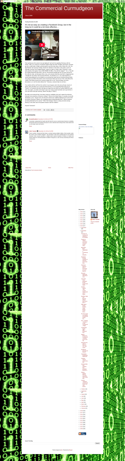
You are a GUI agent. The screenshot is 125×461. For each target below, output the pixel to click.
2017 (81, 412)
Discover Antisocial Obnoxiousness (84, 275)
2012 (81, 422)
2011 (81, 424)
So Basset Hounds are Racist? (84, 351)
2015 (81, 416)
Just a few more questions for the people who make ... (84, 282)
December (83, 227)
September (83, 391)
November (83, 230)
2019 (81, 225)
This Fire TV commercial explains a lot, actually (84, 235)
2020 (81, 223)
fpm (62, 450)
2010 (81, 426)
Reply (30, 126)
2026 (81, 211)
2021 (81, 221)
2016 (81, 414)
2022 (81, 219)
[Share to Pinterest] (53, 110)
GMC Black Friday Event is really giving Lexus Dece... (83, 308)
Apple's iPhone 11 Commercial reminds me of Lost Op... (84, 337)
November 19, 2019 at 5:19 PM (46, 131)
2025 (81, 213)
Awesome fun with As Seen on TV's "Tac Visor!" (84, 345)
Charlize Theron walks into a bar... (84, 360)
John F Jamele (32, 131)
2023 (81, 217)
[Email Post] (44, 109)
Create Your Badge (89, 126)
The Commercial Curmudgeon (59, 8)
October (83, 389)
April (82, 402)
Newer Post (28, 167)
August (83, 394)
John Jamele (81, 126)
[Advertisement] (91, 32)
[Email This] (47, 110)
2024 (81, 215)
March (83, 404)
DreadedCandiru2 (33, 119)
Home (49, 167)
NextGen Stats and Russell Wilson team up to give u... (84, 299)
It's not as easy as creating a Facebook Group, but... (84, 316)
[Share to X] (50, 110)
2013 (81, 420)
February (83, 406)
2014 (81, 418)
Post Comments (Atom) (36, 170)
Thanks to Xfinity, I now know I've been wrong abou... (84, 242)
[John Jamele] (86, 133)
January (83, 408)
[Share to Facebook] (52, 110)
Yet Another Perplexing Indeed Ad (84, 355)
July (82, 396)
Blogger (70, 450)
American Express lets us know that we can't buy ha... (84, 268)
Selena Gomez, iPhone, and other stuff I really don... (84, 375)
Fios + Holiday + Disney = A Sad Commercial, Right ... (84, 323)
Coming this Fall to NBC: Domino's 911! (84, 330)
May (82, 400)
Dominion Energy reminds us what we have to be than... (84, 260)
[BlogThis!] (48, 110)
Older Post (70, 167)
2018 (81, 410)
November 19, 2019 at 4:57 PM (45, 119)
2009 (81, 428)
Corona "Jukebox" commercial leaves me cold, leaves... (84, 383)
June (82, 398)
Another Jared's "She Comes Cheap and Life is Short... (84, 290)
